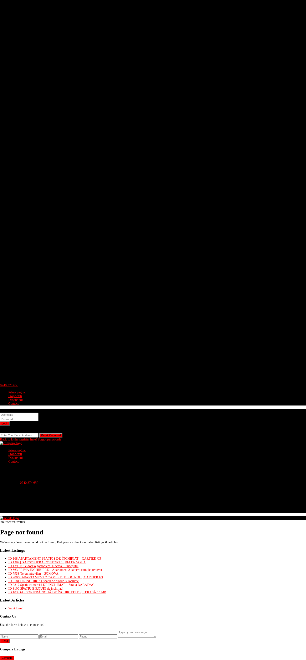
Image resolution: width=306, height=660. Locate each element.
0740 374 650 (9, 385)
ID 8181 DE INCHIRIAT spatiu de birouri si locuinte (43, 581)
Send (5, 641)
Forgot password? (49, 439)
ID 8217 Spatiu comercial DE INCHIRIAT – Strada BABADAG (51, 584)
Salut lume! (15, 608)
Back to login (9, 439)
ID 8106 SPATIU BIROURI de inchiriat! (35, 588)
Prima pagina (17, 392)
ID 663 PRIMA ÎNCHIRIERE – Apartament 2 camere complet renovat (55, 569)
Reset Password (51, 435)
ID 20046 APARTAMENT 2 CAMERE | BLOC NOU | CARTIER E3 (55, 577)
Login (5, 423)
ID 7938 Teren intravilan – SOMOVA (33, 573)
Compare (7, 657)
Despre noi (15, 400)
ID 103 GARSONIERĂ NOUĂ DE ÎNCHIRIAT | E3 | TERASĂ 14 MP (57, 592)
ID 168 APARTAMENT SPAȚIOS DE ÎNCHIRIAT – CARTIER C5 (54, 558)
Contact (13, 403)
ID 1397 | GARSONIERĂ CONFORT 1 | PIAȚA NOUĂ (47, 562)
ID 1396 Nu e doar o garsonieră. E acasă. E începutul (43, 566)
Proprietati (15, 396)
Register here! (28, 439)
